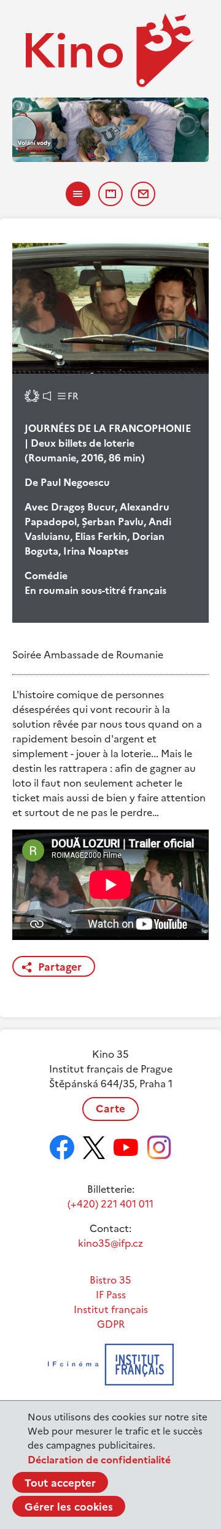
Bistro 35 (110, 1280)
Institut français (111, 1309)
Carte (110, 1109)
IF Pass (111, 1294)
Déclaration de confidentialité (99, 1459)
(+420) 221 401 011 (110, 1203)
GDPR (111, 1324)
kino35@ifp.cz (110, 1243)
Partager (60, 967)
